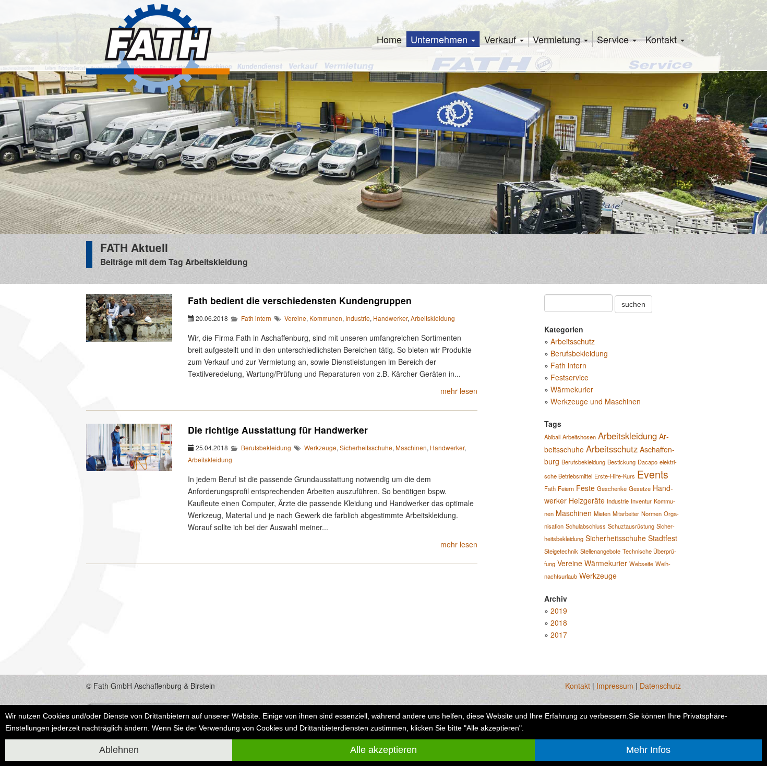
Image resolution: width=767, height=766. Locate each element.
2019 (558, 610)
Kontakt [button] (662, 39)
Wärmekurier (571, 389)
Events (652, 474)
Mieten (602, 513)
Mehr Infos (648, 750)
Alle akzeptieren (383, 750)
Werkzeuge (320, 447)
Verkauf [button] (501, 39)
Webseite (641, 563)
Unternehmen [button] (440, 39)
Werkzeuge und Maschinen (595, 401)
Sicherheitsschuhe (366, 447)
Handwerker (390, 318)
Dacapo (647, 462)
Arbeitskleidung (433, 318)
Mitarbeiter (626, 513)
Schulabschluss (586, 526)
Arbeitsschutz (572, 341)
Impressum (614, 685)
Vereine (295, 318)
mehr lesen (458, 391)
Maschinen (411, 447)
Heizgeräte (587, 500)
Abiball (552, 437)
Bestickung (621, 462)
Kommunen (325, 318)
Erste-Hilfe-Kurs (614, 476)
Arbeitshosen (579, 437)
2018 (558, 622)
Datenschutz (660, 685)
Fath (550, 488)
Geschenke (612, 488)
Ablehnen (119, 750)
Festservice (569, 377)
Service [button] (614, 39)
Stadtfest (662, 538)
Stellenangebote (600, 551)
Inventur (641, 501)
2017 (558, 634)
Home (389, 39)
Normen (651, 513)
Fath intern (256, 318)
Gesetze (640, 488)
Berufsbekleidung (266, 447)
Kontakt (577, 685)
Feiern (566, 488)
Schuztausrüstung (631, 526)
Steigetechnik (561, 551)
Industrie (357, 318)
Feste (585, 488)
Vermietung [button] (558, 39)
